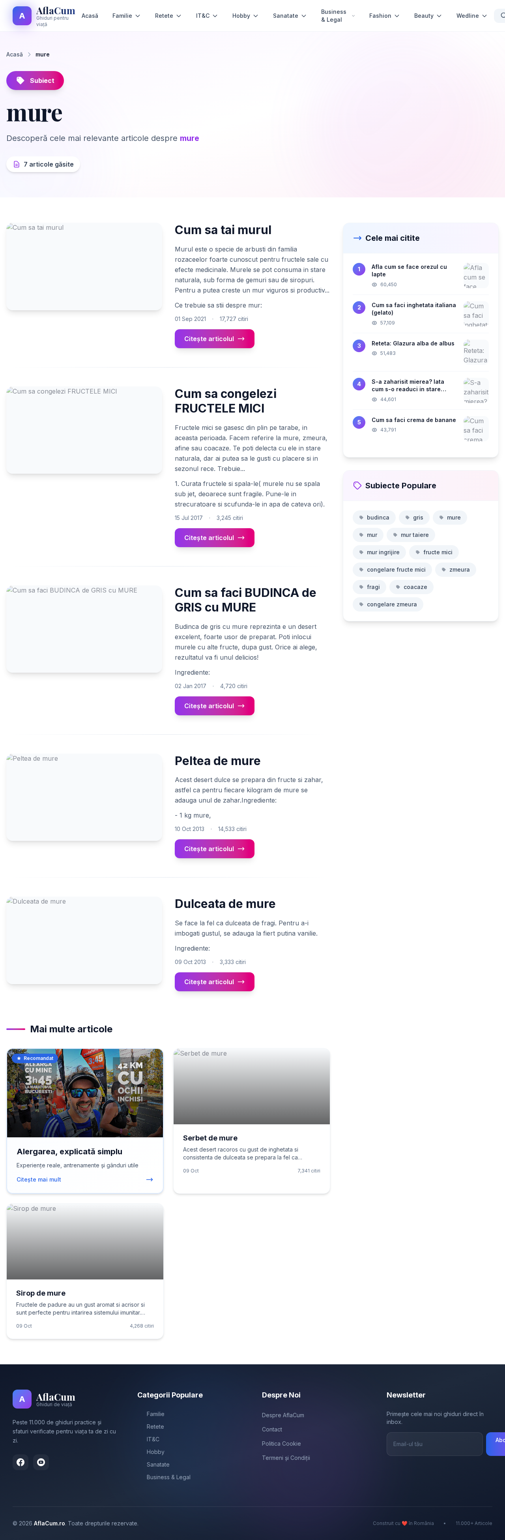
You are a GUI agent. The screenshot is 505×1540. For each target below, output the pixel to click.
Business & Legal (333, 15)
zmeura (459, 569)
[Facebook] (20, 1462)
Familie (122, 15)
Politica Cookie (281, 1443)
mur (372, 534)
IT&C (202, 15)
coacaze (415, 586)
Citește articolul (209, 339)
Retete (164, 15)
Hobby (241, 15)
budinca (378, 517)
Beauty (424, 15)
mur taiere (415, 534)
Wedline (467, 15)
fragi (373, 586)
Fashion (380, 15)
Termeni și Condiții (286, 1457)
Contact (272, 1429)
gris (418, 517)
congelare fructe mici (396, 569)
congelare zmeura (392, 604)
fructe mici (438, 552)
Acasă (90, 15)
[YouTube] (41, 1462)
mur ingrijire (383, 552)
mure (454, 517)
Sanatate (285, 15)
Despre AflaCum (283, 1415)
